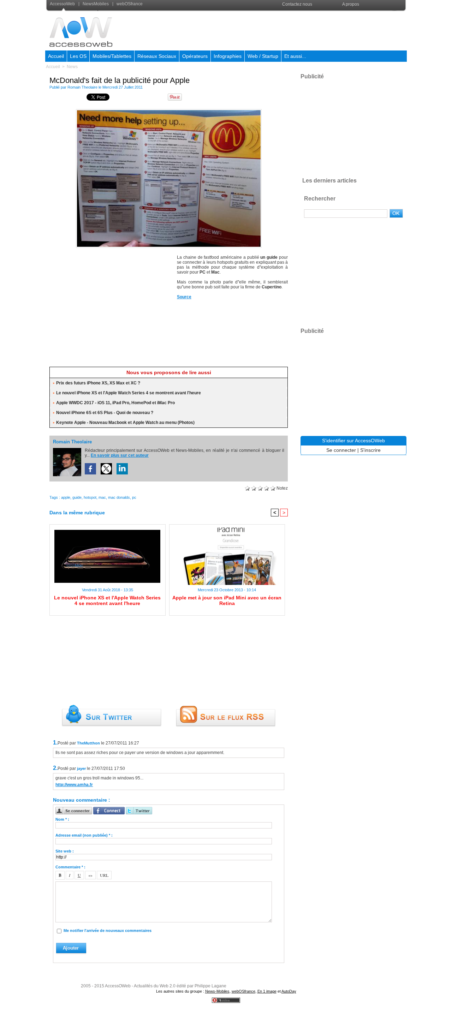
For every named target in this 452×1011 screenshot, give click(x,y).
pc (134, 497)
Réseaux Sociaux (156, 56)
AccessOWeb (118, 985)
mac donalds (119, 497)
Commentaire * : (70, 867)
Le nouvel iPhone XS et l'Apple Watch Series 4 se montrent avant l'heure (128, 392)
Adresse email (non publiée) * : (84, 835)
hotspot (90, 497)
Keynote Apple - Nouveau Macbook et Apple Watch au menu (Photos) (125, 422)
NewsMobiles (96, 3)
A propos (350, 4)
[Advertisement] (277, 30)
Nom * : (62, 819)
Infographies (228, 56)
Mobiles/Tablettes (112, 56)
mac (102, 497)
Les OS (78, 56)
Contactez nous (297, 4)
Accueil (56, 56)
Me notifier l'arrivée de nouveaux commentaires (107, 930)
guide (77, 497)
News (72, 66)
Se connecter (341, 450)
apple (65, 497)
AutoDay (288, 991)
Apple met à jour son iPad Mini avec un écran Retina (226, 600)
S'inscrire (370, 450)
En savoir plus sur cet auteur (120, 455)
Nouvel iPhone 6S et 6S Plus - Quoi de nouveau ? (104, 412)
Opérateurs (195, 56)
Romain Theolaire (82, 87)
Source (184, 296)
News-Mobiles (217, 991)
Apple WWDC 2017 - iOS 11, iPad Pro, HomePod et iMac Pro (115, 402)
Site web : (64, 851)
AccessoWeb (63, 3)
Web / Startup (263, 56)
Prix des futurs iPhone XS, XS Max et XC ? (98, 383)
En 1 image (266, 991)
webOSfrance (129, 3)
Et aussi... (295, 56)
